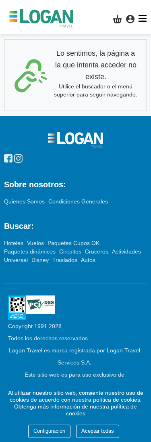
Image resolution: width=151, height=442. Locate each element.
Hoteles (14, 243)
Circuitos (71, 251)
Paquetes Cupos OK (73, 243)
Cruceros (97, 251)
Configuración (49, 431)
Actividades (126, 251)
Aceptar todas (97, 431)
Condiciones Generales (78, 201)
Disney (40, 260)
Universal (16, 260)
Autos (88, 260)
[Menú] (143, 18)
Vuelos (36, 243)
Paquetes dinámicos (30, 251)
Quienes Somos (25, 201)
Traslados (65, 260)
